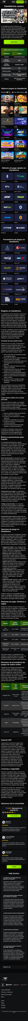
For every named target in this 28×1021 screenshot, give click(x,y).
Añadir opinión (14, 815)
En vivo (10, 92)
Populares (3, 92)
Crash (15, 92)
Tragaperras (22, 92)
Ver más (14, 866)
